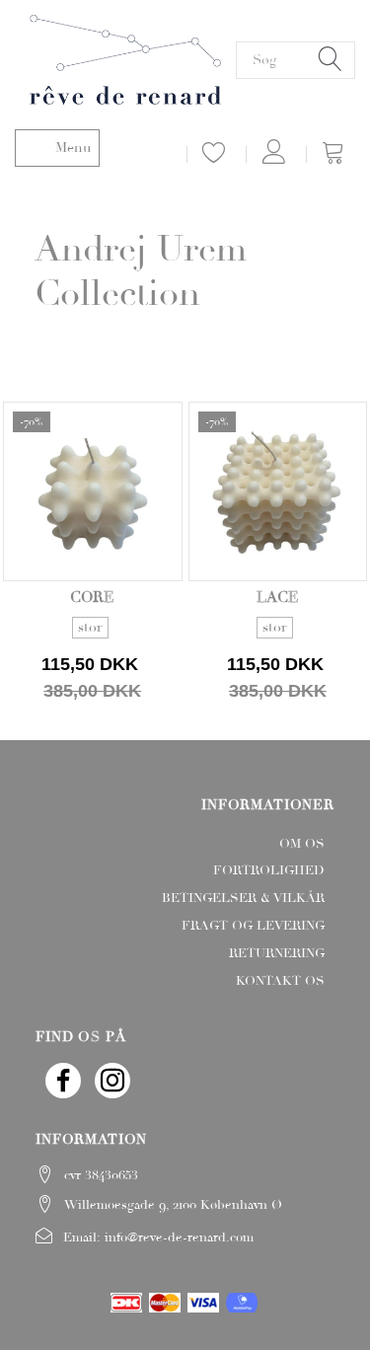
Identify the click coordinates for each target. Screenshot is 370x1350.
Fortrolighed (269, 870)
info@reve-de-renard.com (179, 1237)
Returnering (277, 953)
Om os (302, 844)
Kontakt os (280, 981)
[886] (277, 645)
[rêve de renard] (125, 57)
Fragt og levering (253, 926)
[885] (92, 645)
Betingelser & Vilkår (243, 898)
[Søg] (330, 60)
